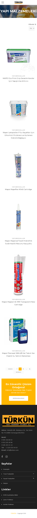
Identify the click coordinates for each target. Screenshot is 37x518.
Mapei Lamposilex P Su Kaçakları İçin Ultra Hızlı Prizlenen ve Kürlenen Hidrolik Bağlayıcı (18, 135)
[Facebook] (2, 456)
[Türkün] (18, 421)
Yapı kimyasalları (18, 76)
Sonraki (18, 372)
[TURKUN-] (18, 2)
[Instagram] (7, 456)
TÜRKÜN (13, 513)
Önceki (10, 369)
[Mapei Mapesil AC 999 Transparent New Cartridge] (18, 275)
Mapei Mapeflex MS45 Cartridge (18, 189)
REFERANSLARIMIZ (18, 398)
